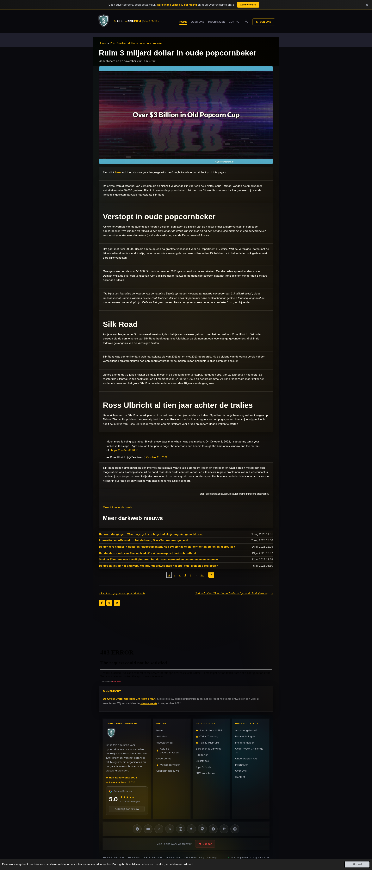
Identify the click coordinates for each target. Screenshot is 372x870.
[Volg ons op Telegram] (137, 828)
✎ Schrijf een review (127, 808)
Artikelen (161, 736)
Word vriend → (248, 4)
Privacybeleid (173, 857)
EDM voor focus (205, 773)
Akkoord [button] (357, 864)
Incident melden (245, 742)
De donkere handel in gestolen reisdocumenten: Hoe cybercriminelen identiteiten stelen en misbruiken (167, 546)
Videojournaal (164, 742)
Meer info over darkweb (117, 507)
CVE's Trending (208, 736)
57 (202, 574)
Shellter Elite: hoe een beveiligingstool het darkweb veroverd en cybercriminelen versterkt (158, 559)
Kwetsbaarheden (170, 764)
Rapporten (202, 754)
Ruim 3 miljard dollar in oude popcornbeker (136, 43)
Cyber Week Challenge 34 (249, 750)
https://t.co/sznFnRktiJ (124, 450)
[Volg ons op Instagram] (180, 828)
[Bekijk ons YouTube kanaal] (148, 828)
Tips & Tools (203, 767)
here (118, 172)
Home (102, 43)
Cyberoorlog (163, 758)
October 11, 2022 (157, 457)
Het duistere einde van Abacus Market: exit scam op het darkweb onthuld (147, 553)
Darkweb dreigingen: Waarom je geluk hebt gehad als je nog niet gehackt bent (151, 534)
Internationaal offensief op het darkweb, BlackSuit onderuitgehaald (143, 540)
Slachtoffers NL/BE (210, 730)
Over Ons (241, 770)
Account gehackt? (246, 730)
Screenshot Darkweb (208, 748)
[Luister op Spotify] (234, 828)
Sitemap (212, 857)
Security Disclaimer (114, 857)
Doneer (207, 843)
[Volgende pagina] (211, 575)
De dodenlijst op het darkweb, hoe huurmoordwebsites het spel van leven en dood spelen (158, 565)
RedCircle (116, 681)
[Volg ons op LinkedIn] (158, 828)
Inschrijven (241, 764)
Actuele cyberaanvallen (169, 750)
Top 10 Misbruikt (209, 742)
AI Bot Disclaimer (153, 857)
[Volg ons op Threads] (224, 828)
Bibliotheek (202, 760)
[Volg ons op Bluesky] (191, 828)
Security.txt (134, 857)
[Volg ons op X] (169, 828)
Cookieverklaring (194, 857)
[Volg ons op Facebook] (213, 828)
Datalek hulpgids (245, 736)
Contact (240, 776)
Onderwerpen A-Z (246, 758)
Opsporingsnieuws (167, 770)
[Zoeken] (246, 21)
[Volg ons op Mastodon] (202, 828)
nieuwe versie (148, 703)
